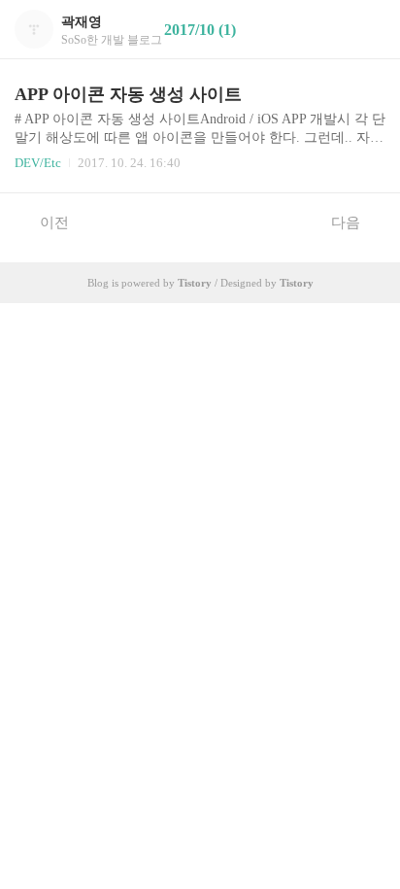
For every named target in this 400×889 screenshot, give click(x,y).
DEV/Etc (38, 162)
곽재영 (81, 22)
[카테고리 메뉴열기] (366, 30)
